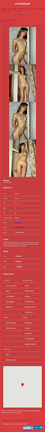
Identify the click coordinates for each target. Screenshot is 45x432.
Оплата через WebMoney (17, 420)
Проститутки (6, 9)
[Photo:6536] (22, 158)
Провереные (39, 9)
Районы (4, 11)
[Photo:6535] (22, 83)
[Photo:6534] (22, 45)
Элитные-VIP (30, 9)
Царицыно (17, 222)
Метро (10, 11)
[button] (22, 385)
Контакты (30, 420)
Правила (5, 420)
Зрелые (14, 9)
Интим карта (18, 11)
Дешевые (21, 9)
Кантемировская (19, 227)
